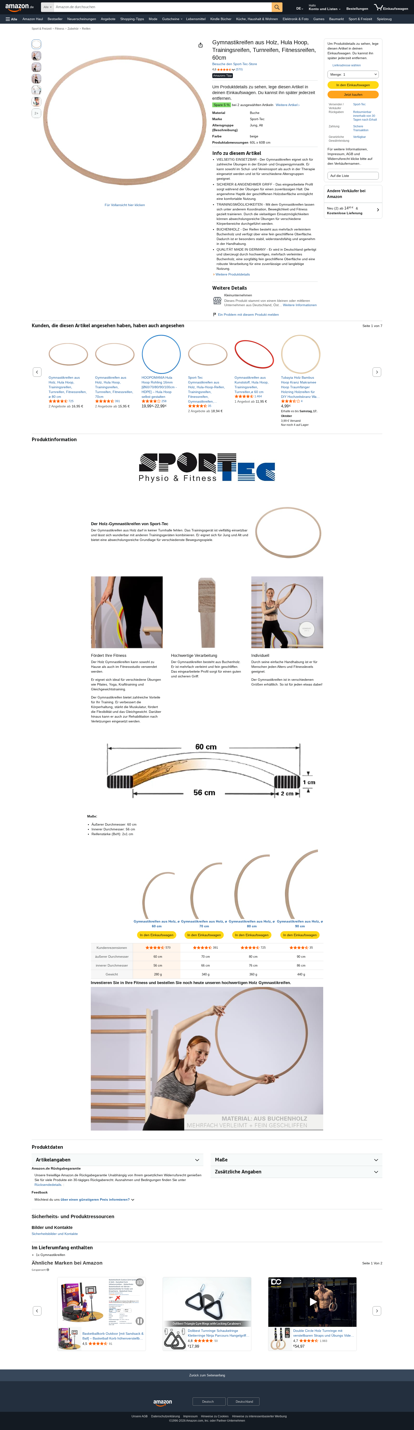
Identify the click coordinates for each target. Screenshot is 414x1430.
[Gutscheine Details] (182, 19)
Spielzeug (384, 19)
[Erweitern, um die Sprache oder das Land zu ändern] (302, 9)
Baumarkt (336, 19)
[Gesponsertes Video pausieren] (140, 1321)
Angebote (108, 19)
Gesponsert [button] (39, 1269)
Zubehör (73, 28)
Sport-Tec (359, 104)
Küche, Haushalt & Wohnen (257, 19)
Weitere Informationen (300, 305)
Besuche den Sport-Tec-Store (234, 64)
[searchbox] (163, 7)
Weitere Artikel (287, 105)
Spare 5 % (222, 105)
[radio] (36, 44)
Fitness (59, 28)
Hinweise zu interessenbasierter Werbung (259, 1416)
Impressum (190, 1416)
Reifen (86, 28)
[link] (68, 387)
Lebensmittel (196, 19)
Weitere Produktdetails (233, 274)
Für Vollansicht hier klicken (125, 205)
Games (318, 19)
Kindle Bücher (220, 19)
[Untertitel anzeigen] (140, 1282)
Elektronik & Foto (296, 19)
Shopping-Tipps (132, 19)
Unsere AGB (140, 1416)
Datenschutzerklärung (165, 1416)
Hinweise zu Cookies (215, 1416)
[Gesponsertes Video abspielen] (207, 1302)
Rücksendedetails (47, 1185)
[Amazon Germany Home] (163, 1403)
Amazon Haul (33, 19)
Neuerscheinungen (81, 19)
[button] (11, 19)
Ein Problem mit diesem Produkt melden (248, 314)
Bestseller (55, 19)
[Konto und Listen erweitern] (340, 9)
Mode (153, 19)
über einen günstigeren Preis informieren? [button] (96, 1199)
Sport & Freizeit (360, 19)
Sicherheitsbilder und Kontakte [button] (55, 1234)
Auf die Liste (339, 176)
